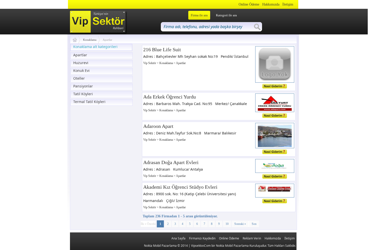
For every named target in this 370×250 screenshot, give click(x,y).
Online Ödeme (249, 4)
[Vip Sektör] (77, 39)
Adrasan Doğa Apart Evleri (171, 162)
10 (227, 224)
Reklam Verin (252, 238)
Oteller (79, 78)
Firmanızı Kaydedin (202, 238)
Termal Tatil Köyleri (89, 101)
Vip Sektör (150, 63)
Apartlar (80, 55)
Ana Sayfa (178, 238)
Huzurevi (80, 62)
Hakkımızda (270, 4)
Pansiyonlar (83, 86)
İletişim (287, 4)
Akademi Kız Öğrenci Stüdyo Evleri (180, 187)
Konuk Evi (81, 70)
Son (254, 224)
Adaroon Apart (158, 126)
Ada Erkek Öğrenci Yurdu (169, 96)
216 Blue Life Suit (162, 49)
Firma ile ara (199, 15)
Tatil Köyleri (83, 93)
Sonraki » (240, 224)
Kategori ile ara (226, 15)
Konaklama (89, 39)
